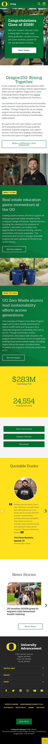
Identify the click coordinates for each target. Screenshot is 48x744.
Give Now (24, 721)
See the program (14, 249)
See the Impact (13, 357)
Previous (3, 607)
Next (46, 607)
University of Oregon (19, 729)
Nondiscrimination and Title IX (31, 704)
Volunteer (24, 444)
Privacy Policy (21, 708)
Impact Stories (24, 436)
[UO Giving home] (9, 4)
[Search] (39, 3)
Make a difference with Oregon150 (24, 144)
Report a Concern (11, 704)
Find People (40, 708)
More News (30, 626)
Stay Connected (24, 429)
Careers (31, 708)
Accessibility (8, 708)
